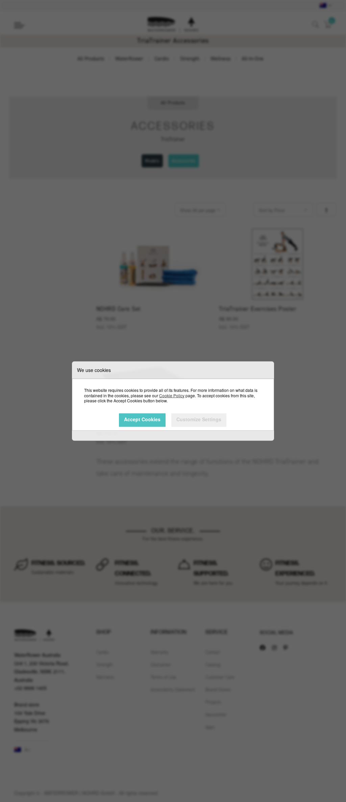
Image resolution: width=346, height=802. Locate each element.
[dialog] (173, 401)
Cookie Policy (171, 395)
